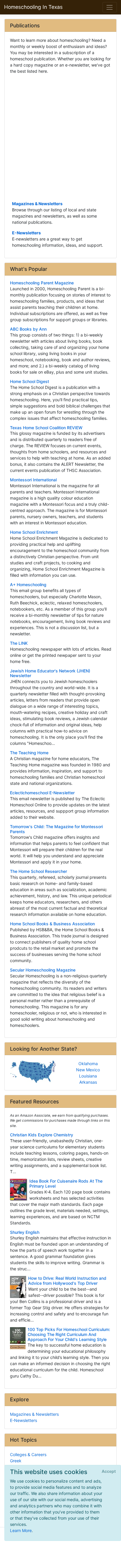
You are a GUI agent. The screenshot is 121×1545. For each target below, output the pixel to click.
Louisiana (88, 1075)
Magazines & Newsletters (37, 203)
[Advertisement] (60, 137)
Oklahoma (88, 1063)
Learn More (21, 1530)
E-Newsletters (26, 232)
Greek (15, 1460)
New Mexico (88, 1069)
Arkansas (88, 1082)
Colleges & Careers (28, 1454)
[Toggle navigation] (109, 7)
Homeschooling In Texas (33, 7)
